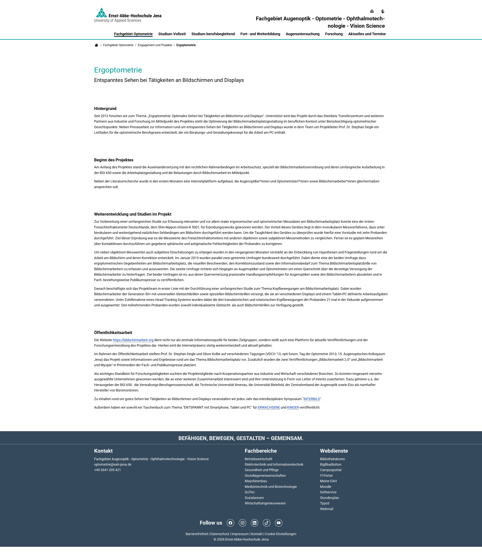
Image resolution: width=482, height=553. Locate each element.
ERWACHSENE (269, 407)
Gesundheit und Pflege (262, 470)
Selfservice (328, 492)
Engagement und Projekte (155, 45)
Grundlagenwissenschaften (265, 475)
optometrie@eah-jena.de (112, 464)
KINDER (293, 407)
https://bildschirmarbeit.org (133, 340)
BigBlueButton (330, 464)
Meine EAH (328, 481)
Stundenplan (329, 498)
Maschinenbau (256, 481)
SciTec (250, 492)
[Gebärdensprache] (382, 9)
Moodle (325, 487)
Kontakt (257, 534)
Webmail (326, 509)
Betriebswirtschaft (258, 459)
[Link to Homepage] (127, 13)
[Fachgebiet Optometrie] (96, 45)
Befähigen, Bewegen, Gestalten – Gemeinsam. (241, 438)
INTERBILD (312, 399)
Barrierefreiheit (197, 534)
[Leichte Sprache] (371, 9)
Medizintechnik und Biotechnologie (271, 487)
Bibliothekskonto (332, 459)
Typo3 (324, 503)
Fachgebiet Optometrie (118, 45)
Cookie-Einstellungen (280, 534)
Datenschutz (219, 534)
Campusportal (330, 470)
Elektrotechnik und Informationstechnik (274, 464)
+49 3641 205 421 (107, 470)
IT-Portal (326, 475)
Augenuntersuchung (303, 34)
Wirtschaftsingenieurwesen (265, 503)
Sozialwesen (254, 498)
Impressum (240, 534)
